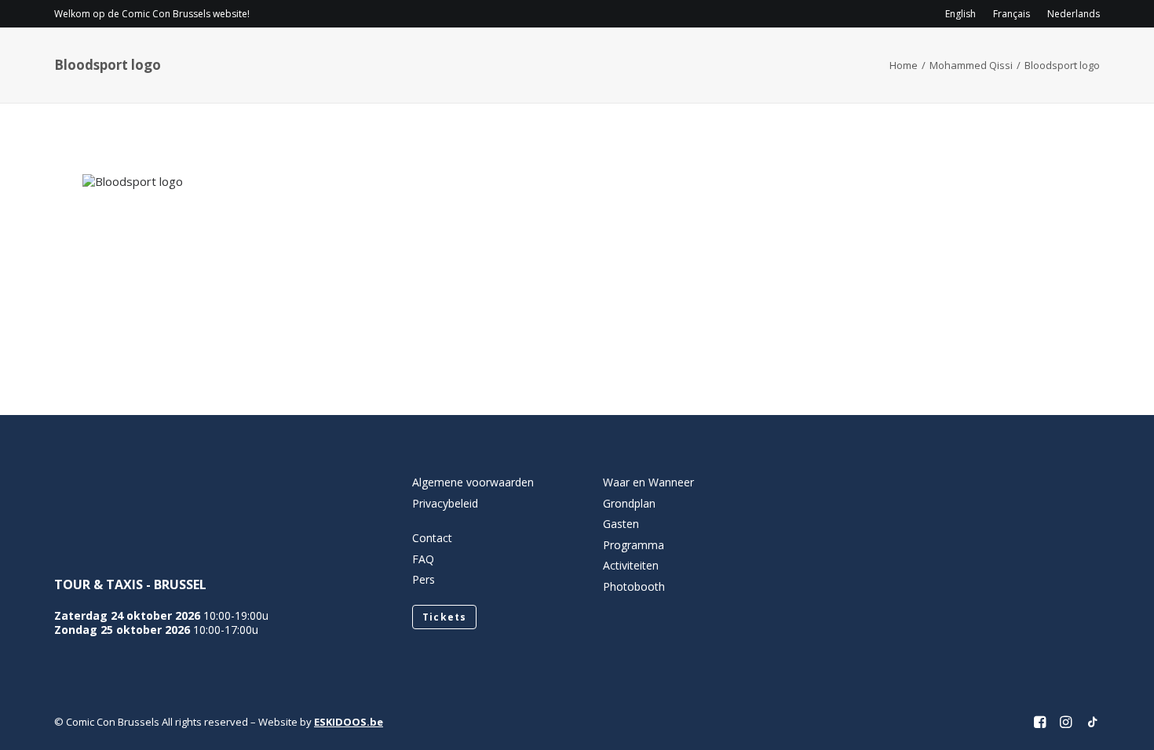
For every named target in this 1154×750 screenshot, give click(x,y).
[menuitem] (964, 13)
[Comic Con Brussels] (141, 59)
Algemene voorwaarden (473, 482)
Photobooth (634, 586)
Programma (667, 59)
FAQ (423, 559)
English (960, 13)
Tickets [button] (444, 617)
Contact (955, 59)
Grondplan (629, 503)
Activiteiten (846, 59)
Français (1011, 13)
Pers (423, 579)
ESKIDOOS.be (348, 722)
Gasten (756, 59)
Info (576, 59)
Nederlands (1073, 13)
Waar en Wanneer (648, 482)
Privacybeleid (445, 503)
